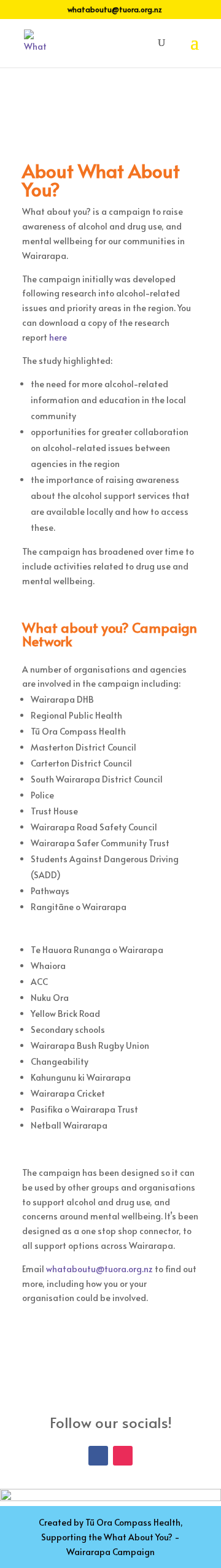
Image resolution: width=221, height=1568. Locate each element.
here (58, 337)
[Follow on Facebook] (98, 1456)
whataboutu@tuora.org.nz (99, 1269)
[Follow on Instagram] (123, 1456)
